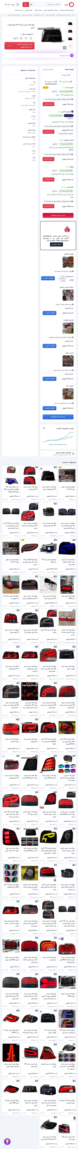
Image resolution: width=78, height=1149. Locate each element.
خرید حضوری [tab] (50, 82)
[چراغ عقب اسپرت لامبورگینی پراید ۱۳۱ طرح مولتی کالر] (67, 764)
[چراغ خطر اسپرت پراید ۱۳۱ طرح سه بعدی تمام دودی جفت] (29, 910)
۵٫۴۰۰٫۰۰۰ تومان (68, 130)
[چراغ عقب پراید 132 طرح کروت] (48, 618)
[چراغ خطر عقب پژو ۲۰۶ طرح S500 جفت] (11, 1089)
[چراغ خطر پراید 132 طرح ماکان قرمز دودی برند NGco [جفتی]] (67, 728)
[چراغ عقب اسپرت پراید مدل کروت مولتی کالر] (29, 618)
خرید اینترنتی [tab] (65, 82)
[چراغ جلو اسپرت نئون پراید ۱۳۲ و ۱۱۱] (67, 475)
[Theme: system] (17, 4)
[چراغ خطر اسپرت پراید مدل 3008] (67, 585)
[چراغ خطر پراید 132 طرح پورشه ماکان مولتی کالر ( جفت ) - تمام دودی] (48, 837)
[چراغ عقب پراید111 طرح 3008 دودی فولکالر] (11, 873)
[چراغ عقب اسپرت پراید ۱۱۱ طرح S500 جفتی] (48, 764)
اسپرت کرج (70, 353)
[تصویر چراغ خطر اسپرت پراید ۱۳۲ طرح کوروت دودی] (70, 23)
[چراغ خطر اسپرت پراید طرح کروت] (48, 946)
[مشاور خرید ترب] (7, 1141)
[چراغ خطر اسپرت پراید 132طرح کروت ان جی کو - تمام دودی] (11, 691)
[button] (9, 4)
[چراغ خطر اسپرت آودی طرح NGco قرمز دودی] (11, 946)
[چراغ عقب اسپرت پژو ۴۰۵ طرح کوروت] (11, 655)
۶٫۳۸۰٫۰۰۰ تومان (68, 180)
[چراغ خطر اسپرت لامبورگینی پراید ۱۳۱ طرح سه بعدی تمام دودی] (48, 982)
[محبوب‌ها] (26, 38)
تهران (59, 112)
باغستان (63, 187)
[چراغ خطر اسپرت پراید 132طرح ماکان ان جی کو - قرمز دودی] (48, 655)
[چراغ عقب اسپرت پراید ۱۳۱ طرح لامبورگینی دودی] (29, 585)
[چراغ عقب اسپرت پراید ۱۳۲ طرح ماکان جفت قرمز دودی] (29, 512)
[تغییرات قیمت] (31, 38)
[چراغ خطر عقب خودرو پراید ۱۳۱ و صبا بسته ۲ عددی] (67, 618)
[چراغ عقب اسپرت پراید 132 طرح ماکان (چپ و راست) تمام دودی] (67, 512)
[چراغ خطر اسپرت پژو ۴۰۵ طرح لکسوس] (67, 1089)
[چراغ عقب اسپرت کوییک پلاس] (48, 1053)
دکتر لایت (70, 187)
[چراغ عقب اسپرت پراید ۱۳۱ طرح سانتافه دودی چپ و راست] (67, 873)
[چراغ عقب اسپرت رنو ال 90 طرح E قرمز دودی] (11, 1053)
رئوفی (71, 167)
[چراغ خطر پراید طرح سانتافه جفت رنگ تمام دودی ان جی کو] (48, 1089)
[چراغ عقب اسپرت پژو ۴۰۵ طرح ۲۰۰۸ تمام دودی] (29, 1089)
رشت (64, 87)
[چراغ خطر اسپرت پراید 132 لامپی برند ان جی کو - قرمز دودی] (67, 691)
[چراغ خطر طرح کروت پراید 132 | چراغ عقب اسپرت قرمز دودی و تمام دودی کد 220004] (29, 691)
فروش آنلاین (66, 112)
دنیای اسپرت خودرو (67, 287)
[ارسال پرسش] (71, 55)
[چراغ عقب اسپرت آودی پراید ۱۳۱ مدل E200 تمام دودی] (67, 800)
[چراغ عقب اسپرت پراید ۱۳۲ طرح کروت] (29, 475)
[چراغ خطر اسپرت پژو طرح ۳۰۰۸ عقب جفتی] (11, 837)
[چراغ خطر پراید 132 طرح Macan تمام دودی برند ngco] (48, 728)
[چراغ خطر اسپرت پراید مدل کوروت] (29, 728)
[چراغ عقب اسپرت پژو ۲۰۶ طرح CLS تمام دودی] (48, 1125)
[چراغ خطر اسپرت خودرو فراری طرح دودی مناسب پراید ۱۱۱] (29, 873)
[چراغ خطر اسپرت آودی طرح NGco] (67, 982)
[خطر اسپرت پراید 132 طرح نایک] (67, 1125)
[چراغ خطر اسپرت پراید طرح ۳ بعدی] (11, 728)
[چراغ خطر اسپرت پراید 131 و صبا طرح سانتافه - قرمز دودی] (29, 946)
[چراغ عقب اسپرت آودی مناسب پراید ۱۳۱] (29, 800)
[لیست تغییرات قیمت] (44, 428)
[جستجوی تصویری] (31, 4)
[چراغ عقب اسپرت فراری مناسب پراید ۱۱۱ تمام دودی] (67, 837)
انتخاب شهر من (56, 244)
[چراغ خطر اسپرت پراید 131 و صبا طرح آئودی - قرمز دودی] (29, 982)
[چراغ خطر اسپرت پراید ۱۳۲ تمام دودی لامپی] (48, 512)
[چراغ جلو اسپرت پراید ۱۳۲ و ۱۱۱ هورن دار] (11, 585)
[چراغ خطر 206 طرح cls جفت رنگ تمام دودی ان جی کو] (29, 548)
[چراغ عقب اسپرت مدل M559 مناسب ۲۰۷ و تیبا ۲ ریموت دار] (67, 1053)
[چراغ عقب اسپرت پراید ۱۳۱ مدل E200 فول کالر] (29, 837)
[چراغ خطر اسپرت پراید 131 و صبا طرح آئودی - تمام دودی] (11, 982)
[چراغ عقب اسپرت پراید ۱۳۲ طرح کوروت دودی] (48, 475)
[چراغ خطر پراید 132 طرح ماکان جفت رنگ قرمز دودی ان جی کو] (11, 800)
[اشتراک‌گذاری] (21, 38)
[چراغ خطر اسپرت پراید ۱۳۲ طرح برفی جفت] (48, 585)
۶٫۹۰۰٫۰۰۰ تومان (68, 104)
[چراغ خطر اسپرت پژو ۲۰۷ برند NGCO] (11, 1019)
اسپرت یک (70, 87)
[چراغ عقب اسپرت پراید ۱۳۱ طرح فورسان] (11, 764)
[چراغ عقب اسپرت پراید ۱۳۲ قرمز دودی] (11, 618)
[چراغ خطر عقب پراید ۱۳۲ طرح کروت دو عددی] (67, 1019)
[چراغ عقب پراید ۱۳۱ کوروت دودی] (48, 1019)
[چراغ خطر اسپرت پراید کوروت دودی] (67, 655)
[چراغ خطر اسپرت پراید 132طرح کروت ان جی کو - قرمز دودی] (48, 691)
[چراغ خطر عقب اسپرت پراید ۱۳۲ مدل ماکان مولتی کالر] (67, 548)
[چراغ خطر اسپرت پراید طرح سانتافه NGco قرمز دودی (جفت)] (67, 946)
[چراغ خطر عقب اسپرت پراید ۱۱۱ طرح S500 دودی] (29, 764)
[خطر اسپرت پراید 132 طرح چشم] (29, 1053)
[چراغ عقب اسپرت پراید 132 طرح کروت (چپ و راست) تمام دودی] (48, 910)
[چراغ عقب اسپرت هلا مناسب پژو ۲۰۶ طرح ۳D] (29, 1019)
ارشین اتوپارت (68, 140)
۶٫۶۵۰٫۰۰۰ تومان (68, 206)
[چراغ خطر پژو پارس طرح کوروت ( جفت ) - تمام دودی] (11, 910)
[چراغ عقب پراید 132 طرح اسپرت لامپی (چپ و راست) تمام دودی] (11, 512)
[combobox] (45, 4)
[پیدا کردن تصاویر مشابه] (64, 47)
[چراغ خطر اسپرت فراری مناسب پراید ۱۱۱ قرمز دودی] (48, 800)
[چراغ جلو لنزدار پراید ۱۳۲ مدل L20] (48, 548)
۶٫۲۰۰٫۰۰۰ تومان (68, 159)
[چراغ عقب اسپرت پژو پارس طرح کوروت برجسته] (29, 655)
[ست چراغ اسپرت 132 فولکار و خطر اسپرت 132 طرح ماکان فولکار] (11, 475)
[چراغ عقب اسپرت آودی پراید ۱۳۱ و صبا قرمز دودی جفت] (48, 873)
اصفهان (61, 140)
